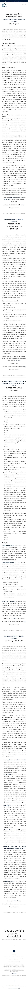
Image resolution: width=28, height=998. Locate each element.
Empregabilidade (14, 640)
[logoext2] (11, 4)
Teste (14, 385)
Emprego (8, 19)
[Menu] (25, 4)
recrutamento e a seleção (16, 197)
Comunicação (6, 381)
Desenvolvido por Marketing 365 (14, 988)
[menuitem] (22, 4)
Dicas (4, 19)
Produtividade (21, 383)
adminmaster (21, 213)
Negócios (14, 21)
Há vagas (14, 23)
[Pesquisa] (22, 4)
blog (23, 204)
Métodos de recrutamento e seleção (14, 226)
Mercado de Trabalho (18, 19)
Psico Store (7, 199)
